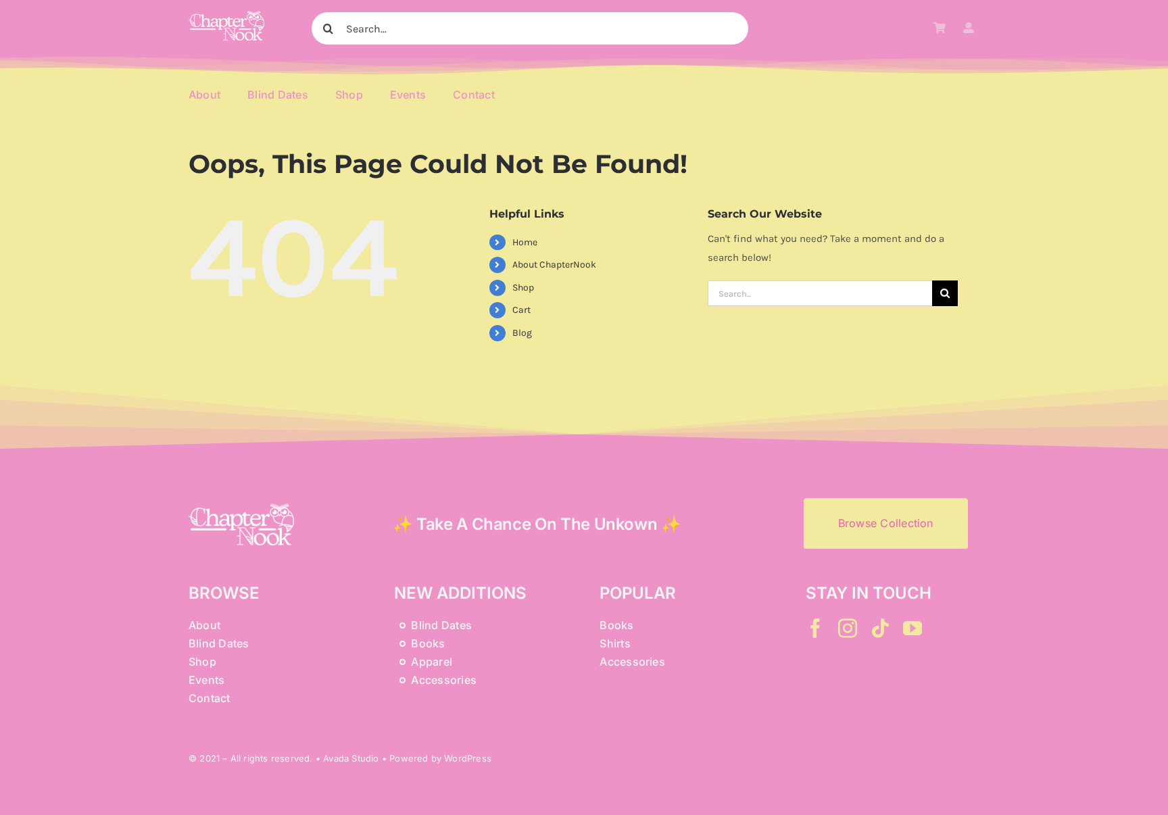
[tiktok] (880, 628)
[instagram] (847, 628)
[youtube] (912, 628)
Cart (521, 310)
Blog (522, 333)
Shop (523, 287)
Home (524, 242)
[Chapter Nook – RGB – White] (226, 15)
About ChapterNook (554, 264)
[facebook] (815, 628)
